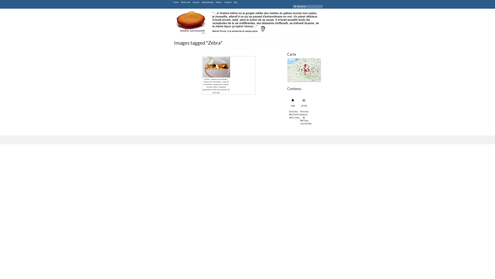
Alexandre (216, 93)
